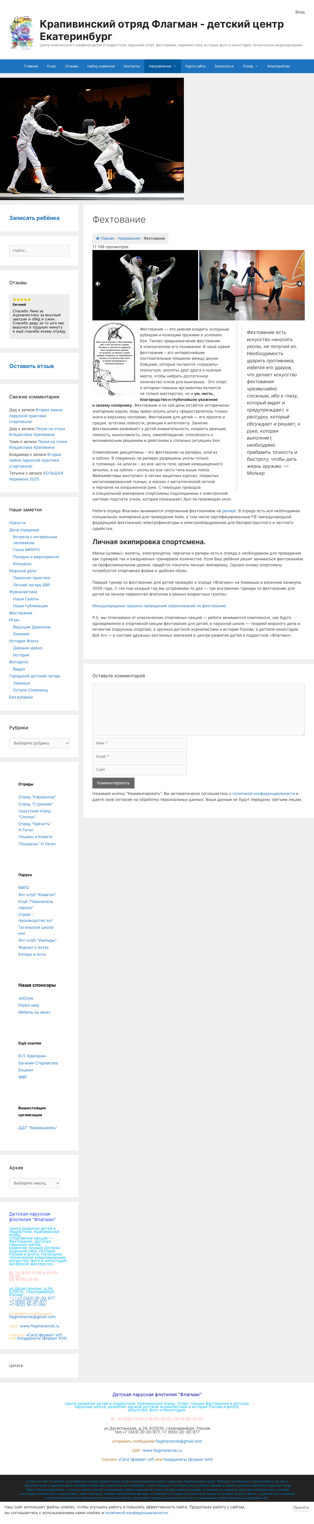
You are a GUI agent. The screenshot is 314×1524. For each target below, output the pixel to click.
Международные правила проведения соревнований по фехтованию (159, 606)
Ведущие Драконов (32, 627)
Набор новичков (101, 66)
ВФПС (23, 887)
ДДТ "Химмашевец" (37, 1127)
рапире (229, 511)
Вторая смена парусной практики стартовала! (36, 416)
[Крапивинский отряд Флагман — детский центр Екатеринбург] (21, 32)
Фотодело (18, 662)
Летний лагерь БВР (31, 585)
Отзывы (71, 66)
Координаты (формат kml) (42, 1338)
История (21, 655)
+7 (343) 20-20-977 (35, 1298)
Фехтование (20, 613)
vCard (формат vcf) (44, 1335)
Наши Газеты (26, 599)
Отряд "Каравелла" (37, 797)
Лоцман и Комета (35, 836)
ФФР (22, 1077)
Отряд (248, 66)
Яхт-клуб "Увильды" (37, 940)
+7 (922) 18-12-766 (27, 1304)
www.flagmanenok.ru (39, 1326)
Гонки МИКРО (26, 549)
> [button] (299, 284)
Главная (31, 66)
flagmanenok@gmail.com (32, 1316)
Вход (300, 12)
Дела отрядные (24, 530)
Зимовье (21, 683)
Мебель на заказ (34, 1012)
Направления (160, 66)
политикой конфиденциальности (263, 793)
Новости (17, 522)
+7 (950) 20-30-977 (28, 1301)
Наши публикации (30, 606)
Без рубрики (21, 697)
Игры (14, 620)
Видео (19, 669)
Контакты (132, 66)
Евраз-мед (28, 1005)
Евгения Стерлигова (38, 1063)
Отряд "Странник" (35, 804)
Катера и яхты (32, 954)
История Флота (23, 641)
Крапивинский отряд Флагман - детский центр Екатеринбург (162, 30)
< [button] (98, 284)
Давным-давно (28, 648)
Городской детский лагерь (34, 676)
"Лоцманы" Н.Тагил (37, 844)
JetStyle (25, 998)
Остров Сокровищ (30, 690)
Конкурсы (22, 563)
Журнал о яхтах (33, 947)
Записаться (224, 66)
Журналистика (23, 591)
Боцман (25, 1070)
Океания (21, 634)
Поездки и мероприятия (36, 557)
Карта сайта (195, 66)
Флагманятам (278, 66)
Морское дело (23, 571)
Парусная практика (31, 577)
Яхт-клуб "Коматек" (37, 894)
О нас (51, 66)
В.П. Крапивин (32, 1056)
